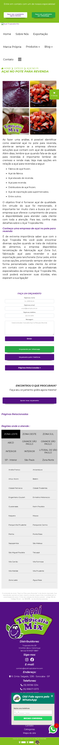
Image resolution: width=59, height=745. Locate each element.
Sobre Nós (22, 34)
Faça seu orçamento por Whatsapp (43, 15)
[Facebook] (32, 659)
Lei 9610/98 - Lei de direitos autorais (35, 599)
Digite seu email (29, 305)
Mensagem (29, 319)
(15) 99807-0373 (30, 689)
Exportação (40, 34)
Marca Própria (12, 46)
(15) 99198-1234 (30, 685)
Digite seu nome (29, 298)
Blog (47, 46)
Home (7, 34)
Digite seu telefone (29, 312)
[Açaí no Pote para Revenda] (16, 94)
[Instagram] (27, 659)
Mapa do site (29, 733)
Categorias (18, 68)
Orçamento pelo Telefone (29, 357)
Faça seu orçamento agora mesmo (15, 15)
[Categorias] (19, 59)
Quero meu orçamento (29, 400)
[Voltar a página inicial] (29, 24)
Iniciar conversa (33, 718)
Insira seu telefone (22, 708)
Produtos (32, 46)
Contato (8, 59)
